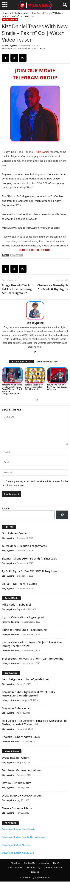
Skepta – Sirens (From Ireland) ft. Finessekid (29, 558)
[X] (14, 58)
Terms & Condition (53, 867)
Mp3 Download (15, 867)
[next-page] (37, 400)
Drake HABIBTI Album (15, 757)
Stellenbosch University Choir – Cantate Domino (32, 658)
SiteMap (35, 871)
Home (5, 13)
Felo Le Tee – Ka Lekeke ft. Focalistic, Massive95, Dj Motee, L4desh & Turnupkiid (34, 722)
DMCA (56, 862)
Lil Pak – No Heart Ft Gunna (19, 584)
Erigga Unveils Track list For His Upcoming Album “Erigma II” (17, 289)
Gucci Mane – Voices (15, 533)
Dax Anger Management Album (21, 770)
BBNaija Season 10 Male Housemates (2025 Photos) (34, 386)
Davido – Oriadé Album (16, 783)
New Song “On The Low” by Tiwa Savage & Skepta (57, 386)
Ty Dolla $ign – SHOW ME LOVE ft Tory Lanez (30, 571)
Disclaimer (44, 862)
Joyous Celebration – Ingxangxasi (23, 617)
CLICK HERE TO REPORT (35, 249)
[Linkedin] (35, 352)
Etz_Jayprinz (11, 45)
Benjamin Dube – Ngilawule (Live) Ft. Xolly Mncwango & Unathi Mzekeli (28, 693)
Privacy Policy (33, 867)
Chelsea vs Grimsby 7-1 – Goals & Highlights (52, 287)
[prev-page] (33, 400)
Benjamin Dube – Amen (16, 708)
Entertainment (20, 13)
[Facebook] (5, 58)
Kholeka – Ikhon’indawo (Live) (21, 737)
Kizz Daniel (42, 151)
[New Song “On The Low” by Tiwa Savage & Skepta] (57, 375)
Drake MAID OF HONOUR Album (22, 795)
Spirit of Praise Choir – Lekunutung (24, 630)
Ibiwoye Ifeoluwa (10, 621)
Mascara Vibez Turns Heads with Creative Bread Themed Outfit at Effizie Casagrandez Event (12, 389)
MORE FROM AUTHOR (47, 361)
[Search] (62, 515)
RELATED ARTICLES (21, 361)
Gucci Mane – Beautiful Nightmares (24, 546)
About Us (15, 862)
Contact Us (29, 862)
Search (6, 508)
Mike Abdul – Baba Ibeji (17, 604)
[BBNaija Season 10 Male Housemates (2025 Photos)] (35, 375)
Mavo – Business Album (17, 808)
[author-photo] (35, 310)
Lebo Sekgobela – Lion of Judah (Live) (25, 679)
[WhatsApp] (23, 58)
